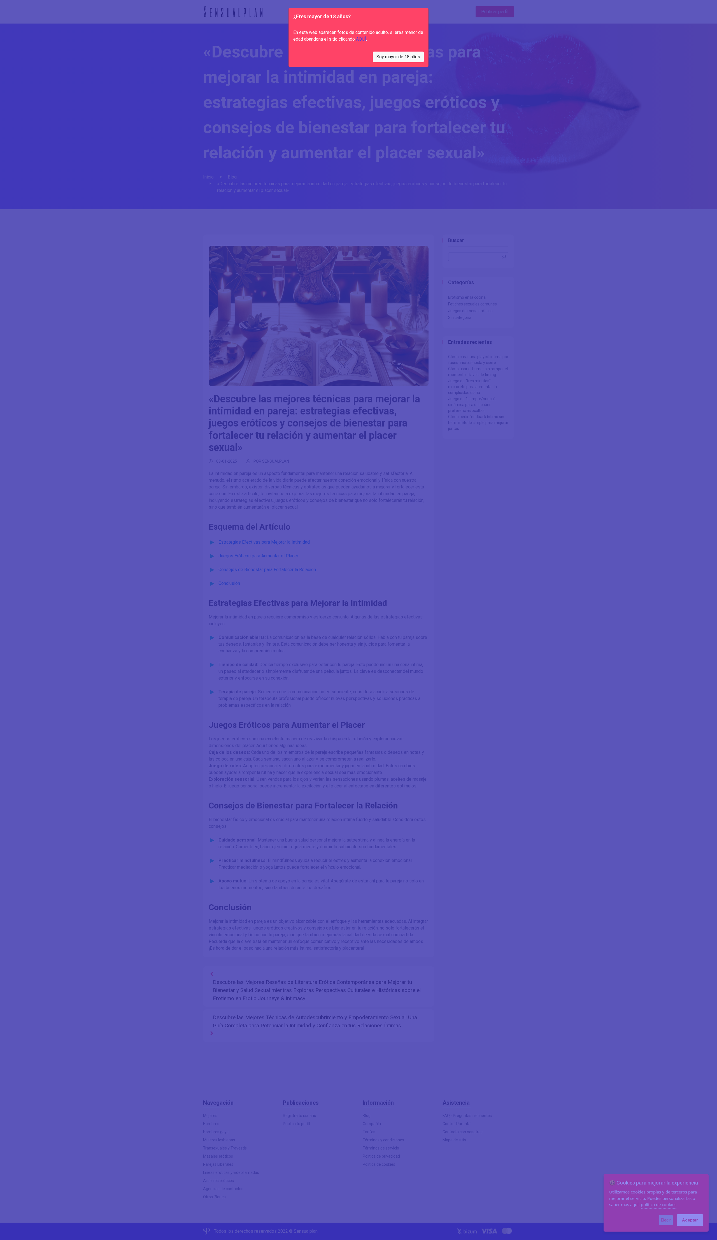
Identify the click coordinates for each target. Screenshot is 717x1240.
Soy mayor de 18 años (398, 56)
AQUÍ (361, 39)
